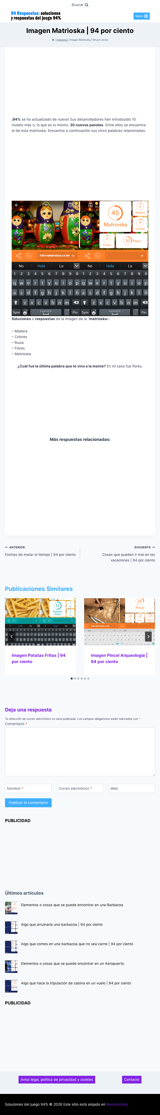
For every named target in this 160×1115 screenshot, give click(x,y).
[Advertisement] (80, 85)
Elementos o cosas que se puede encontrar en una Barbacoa (72, 905)
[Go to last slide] (11, 637)
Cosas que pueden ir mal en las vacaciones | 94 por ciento (128, 554)
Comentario (16, 724)
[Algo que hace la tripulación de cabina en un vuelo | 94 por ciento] (11, 986)
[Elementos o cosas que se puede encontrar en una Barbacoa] (11, 908)
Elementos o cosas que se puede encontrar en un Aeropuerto (72, 963)
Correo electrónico (75, 788)
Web (114, 788)
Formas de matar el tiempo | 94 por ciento (40, 551)
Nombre (15, 788)
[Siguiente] (148, 637)
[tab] (72, 678)
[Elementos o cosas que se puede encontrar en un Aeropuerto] (11, 966)
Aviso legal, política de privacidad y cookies (57, 1079)
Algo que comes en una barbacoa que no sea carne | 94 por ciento (77, 944)
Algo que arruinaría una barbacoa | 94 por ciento (62, 924)
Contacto (131, 1079)
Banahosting (116, 1104)
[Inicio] (53, 39)
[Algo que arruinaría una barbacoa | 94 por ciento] (11, 927)
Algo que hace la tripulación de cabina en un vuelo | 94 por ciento (76, 983)
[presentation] (40, 622)
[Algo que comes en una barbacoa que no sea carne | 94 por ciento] (11, 947)
